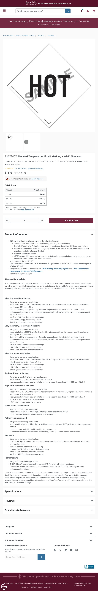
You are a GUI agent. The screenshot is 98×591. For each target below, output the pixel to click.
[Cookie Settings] (4, 587)
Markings (51, 35)
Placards (41, 35)
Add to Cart (72, 220)
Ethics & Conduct (36, 587)
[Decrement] (7, 220)
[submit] (41, 557)
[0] (93, 10)
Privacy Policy (8, 583)
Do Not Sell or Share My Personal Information (29, 583)
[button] (49, 23)
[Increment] (42, 220)
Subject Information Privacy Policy (56, 583)
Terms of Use (25, 587)
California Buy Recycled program (55, 269)
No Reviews (22, 168)
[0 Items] (93, 10)
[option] (14, 142)
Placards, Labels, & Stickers (25, 35)
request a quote (27, 210)
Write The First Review (35, 168)
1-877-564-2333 (12, 210)
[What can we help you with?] (68, 11)
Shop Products (8, 35)
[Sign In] (87, 10)
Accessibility (48, 587)
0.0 (16, 168)
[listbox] (49, 142)
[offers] (81, 10)
